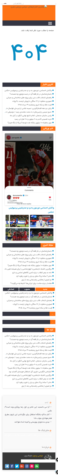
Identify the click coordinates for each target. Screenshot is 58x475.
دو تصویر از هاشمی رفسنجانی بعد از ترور (36, 279)
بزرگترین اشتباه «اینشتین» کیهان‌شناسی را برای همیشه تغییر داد (28, 269)
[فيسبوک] (12, 466)
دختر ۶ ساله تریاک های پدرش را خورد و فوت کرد (34, 276)
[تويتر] (17, 466)
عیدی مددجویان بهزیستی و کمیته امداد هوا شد (31, 422)
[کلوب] (37, 466)
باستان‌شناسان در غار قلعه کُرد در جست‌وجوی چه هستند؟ (31, 94)
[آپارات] (32, 466)
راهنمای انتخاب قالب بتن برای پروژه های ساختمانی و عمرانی (29, 97)
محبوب (27, 289)
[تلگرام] (7, 466)
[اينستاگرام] (27, 466)
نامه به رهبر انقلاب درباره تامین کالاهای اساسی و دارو (32, 272)
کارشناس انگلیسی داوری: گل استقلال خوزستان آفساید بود (30, 371)
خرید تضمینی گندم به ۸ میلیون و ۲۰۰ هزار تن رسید (33, 119)
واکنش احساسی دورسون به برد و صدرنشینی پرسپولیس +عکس (28, 90)
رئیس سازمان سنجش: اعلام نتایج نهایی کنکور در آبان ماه (31, 115)
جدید (45, 289)
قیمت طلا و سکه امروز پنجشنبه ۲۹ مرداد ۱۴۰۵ (35, 104)
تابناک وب (28, 455)
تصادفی (11, 289)
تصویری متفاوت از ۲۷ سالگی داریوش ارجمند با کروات (32, 101)
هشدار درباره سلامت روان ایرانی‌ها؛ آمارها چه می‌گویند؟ (31, 283)
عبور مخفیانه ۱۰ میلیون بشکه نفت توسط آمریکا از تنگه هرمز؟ (30, 122)
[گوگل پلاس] (22, 466)
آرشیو (46, 402)
